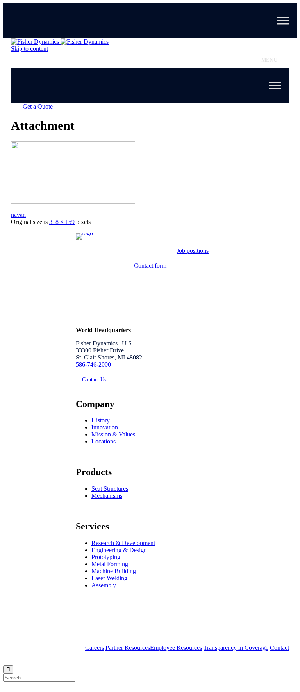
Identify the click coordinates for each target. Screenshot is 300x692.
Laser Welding (109, 578)
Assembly (103, 585)
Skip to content (29, 48)
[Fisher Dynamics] (60, 41)
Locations (103, 441)
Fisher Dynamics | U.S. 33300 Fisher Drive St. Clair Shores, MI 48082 (109, 350)
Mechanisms (106, 495)
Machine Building (113, 571)
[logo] (84, 233)
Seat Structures (109, 488)
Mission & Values (113, 434)
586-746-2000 (93, 364)
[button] (269, 60)
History (100, 420)
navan (18, 214)
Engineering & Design (119, 550)
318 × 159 (62, 221)
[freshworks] (73, 201)
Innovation (104, 427)
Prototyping (105, 557)
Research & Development (123, 543)
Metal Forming (109, 564)
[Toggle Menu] (283, 20)
